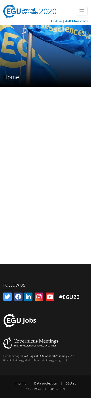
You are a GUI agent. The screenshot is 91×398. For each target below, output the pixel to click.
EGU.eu (71, 383)
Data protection (45, 383)
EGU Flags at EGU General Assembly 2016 (48, 356)
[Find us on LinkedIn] (28, 297)
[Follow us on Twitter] (7, 297)
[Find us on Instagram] (39, 297)
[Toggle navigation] (82, 11)
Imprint (20, 383)
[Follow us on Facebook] (18, 297)
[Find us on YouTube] (50, 297)
